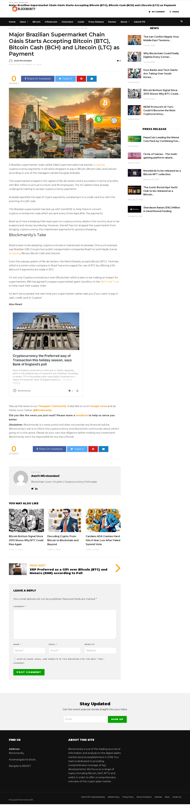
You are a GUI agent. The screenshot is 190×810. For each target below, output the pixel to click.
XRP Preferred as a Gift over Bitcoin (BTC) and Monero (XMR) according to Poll (68, 571)
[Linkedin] (36, 488)
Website (89, 644)
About (124, 21)
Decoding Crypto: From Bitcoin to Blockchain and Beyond (63, 540)
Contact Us (176, 797)
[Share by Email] (92, 79)
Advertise (158, 797)
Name (17, 644)
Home (12, 21)
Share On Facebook (39, 78)
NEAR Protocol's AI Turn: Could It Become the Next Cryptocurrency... (159, 110)
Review (112, 21)
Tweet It (67, 78)
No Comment (158, 12)
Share (175, 12)
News (23, 21)
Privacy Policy (127, 797)
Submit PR (139, 21)
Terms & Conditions (144, 797)
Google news (98, 406)
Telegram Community (52, 406)
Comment (19, 606)
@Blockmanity (42, 410)
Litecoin (74, 28)
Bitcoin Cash (37, 28)
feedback (82, 415)
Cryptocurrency (57, 28)
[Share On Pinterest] (81, 79)
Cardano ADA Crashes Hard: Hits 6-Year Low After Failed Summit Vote (103, 540)
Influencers (51, 21)
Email (53, 644)
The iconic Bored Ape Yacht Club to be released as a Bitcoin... (160, 191)
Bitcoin (37, 21)
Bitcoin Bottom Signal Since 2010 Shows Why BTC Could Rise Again (26, 540)
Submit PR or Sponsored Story (93, 797)
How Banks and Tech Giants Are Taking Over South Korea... (160, 74)
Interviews (67, 21)
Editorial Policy (113, 797)
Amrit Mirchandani (23, 61)
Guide (81, 21)
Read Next (38, 565)
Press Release (96, 21)
